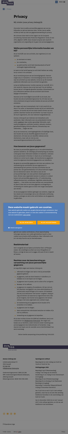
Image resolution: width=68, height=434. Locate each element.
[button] (15, 228)
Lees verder (27, 215)
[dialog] (34, 217)
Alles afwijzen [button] (26, 222)
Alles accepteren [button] (48, 222)
